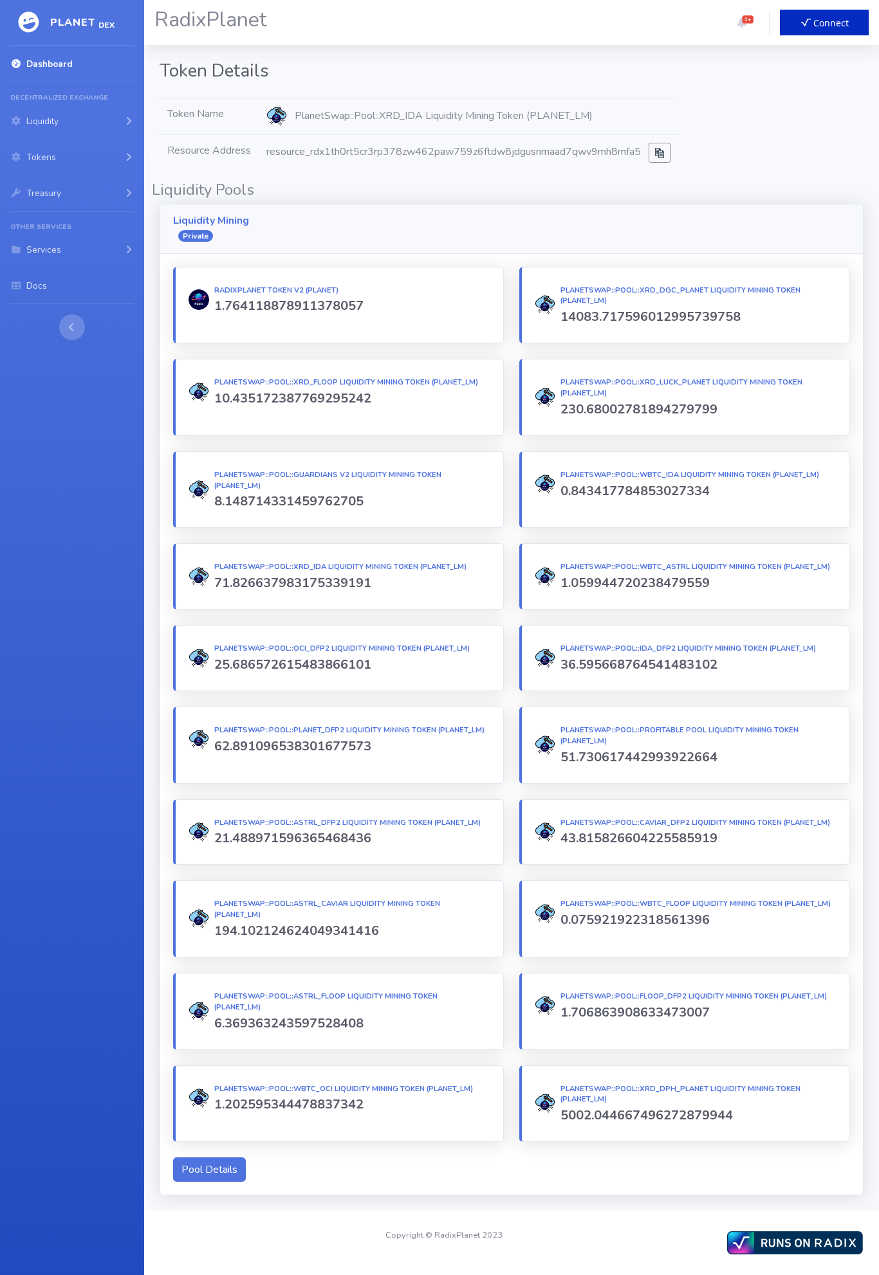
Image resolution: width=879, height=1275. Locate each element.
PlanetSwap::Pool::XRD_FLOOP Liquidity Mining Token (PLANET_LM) (346, 382)
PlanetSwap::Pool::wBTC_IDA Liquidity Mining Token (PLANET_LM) (689, 475)
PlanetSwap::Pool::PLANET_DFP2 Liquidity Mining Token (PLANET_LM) (349, 730)
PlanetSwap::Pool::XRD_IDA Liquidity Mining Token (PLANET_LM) (340, 567)
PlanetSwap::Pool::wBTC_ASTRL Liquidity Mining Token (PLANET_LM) (695, 567)
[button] (742, 22)
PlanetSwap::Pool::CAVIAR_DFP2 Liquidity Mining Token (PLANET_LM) (695, 822)
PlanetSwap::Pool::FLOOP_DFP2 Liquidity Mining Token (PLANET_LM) (693, 996)
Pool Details (209, 1169)
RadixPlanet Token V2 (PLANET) (276, 290)
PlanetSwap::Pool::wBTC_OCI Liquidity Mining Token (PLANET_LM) (343, 1089)
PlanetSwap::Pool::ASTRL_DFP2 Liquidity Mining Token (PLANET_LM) (347, 822)
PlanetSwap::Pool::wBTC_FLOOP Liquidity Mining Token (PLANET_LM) (695, 904)
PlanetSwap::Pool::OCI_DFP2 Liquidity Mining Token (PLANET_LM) (342, 648)
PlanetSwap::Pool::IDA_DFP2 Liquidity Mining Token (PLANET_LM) (688, 648)
